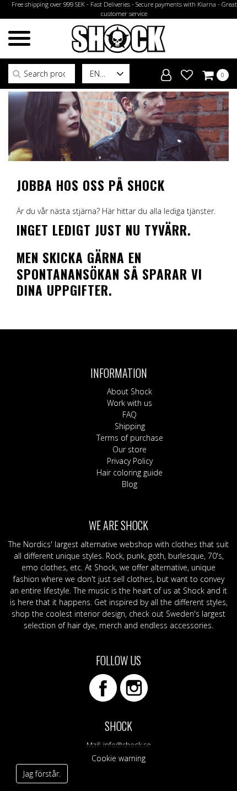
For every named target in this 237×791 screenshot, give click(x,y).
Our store (129, 449)
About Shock (129, 391)
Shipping (130, 426)
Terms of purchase (129, 437)
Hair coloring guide (129, 472)
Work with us (129, 403)
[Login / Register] (166, 73)
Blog (129, 484)
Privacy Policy (130, 461)
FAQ (129, 414)
